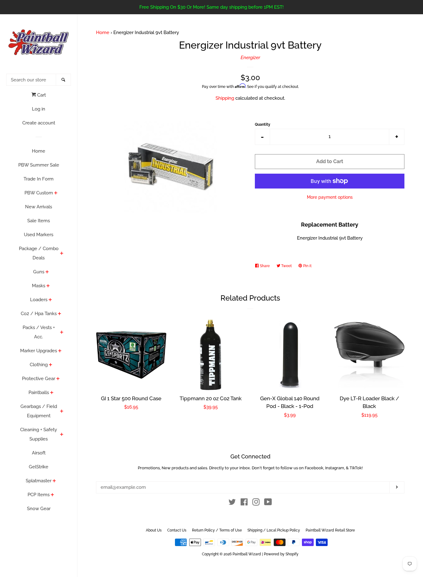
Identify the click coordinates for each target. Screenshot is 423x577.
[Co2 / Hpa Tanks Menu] (60, 314)
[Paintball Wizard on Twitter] (232, 503)
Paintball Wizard (247, 554)
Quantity (262, 124)
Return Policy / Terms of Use (217, 530)
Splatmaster (38, 481)
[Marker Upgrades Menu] (60, 351)
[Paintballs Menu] (52, 393)
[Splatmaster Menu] (54, 481)
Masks (38, 285)
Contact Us (176, 530)
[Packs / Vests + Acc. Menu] (62, 333)
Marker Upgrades (38, 351)
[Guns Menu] (47, 272)
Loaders (38, 299)
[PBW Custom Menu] (56, 193)
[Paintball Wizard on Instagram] (256, 503)
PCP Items (39, 494)
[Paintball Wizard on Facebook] (244, 503)
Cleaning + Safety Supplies (38, 434)
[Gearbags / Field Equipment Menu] (62, 412)
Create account (38, 123)
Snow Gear (38, 508)
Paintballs (38, 392)
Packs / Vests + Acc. (39, 332)
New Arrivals (38, 207)
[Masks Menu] (48, 286)
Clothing (39, 364)
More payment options (330, 197)
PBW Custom (38, 193)
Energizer (250, 57)
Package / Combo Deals (39, 253)
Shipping (225, 98)
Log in (38, 109)
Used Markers (38, 234)
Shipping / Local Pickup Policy (273, 530)
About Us (154, 530)
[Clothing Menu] (51, 365)
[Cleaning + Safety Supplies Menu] (62, 435)
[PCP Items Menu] (52, 495)
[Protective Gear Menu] (58, 379)
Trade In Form (39, 179)
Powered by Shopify (281, 554)
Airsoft (39, 453)
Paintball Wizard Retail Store (330, 530)
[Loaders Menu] (50, 300)
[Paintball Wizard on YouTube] (268, 503)
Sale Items (38, 220)
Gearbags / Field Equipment (38, 411)
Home (38, 151)
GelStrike (38, 467)
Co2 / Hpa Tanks (39, 313)
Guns (38, 272)
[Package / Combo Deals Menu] (62, 254)
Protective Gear (38, 378)
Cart (41, 95)
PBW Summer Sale (38, 165)
